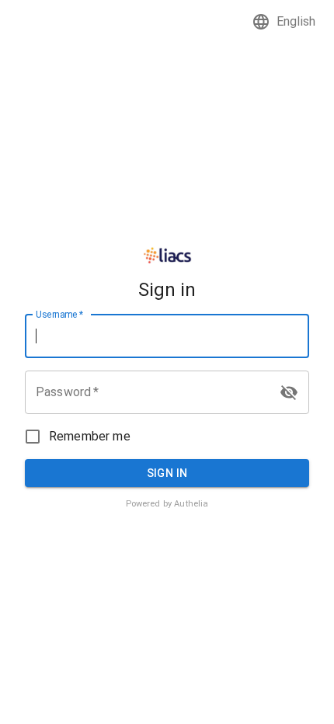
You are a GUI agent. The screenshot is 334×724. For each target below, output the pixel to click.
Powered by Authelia (167, 504)
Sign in (167, 473)
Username (59, 313)
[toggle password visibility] (289, 392)
